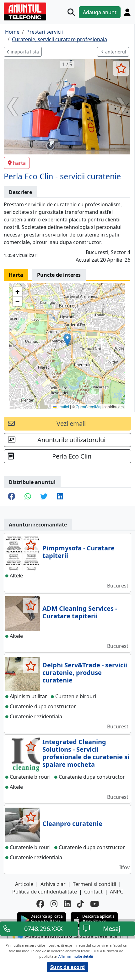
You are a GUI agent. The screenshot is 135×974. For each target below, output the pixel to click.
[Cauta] (71, 12)
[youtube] (94, 904)
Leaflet (63, 406)
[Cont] (127, 12)
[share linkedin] (60, 497)
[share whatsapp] (27, 497)
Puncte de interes (59, 274)
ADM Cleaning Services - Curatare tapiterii (79, 612)
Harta (16, 274)
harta (19, 162)
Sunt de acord (67, 967)
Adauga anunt (99, 12)
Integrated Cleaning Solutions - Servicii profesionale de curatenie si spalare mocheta (85, 753)
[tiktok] (80, 904)
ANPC (116, 891)
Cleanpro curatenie (72, 823)
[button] (67, 339)
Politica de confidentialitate (44, 891)
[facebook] (40, 904)
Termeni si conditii (94, 884)
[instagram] (54, 904)
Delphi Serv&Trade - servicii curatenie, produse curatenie (84, 672)
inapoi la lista (24, 52)
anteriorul (115, 52)
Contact (93, 891)
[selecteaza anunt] (121, 68)
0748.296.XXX (43, 928)
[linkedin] (67, 904)
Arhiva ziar (53, 884)
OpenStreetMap (89, 406)
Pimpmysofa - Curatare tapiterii (78, 552)
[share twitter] (43, 497)
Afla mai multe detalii (75, 956)
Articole (24, 884)
